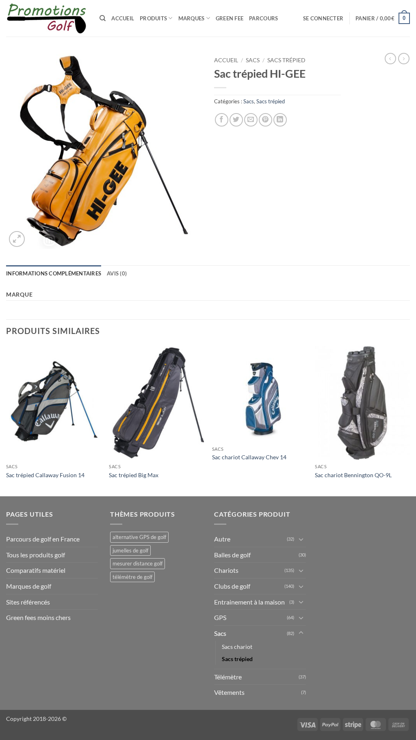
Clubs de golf (232, 586)
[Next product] (390, 58)
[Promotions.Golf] (46, 18)
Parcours (263, 18)
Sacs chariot (237, 646)
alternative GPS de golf (139, 537)
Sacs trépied (286, 60)
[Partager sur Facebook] (221, 120)
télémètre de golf (132, 577)
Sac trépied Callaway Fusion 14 (45, 475)
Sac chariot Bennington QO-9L (353, 475)
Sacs (253, 60)
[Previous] (6, 420)
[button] (323, 18)
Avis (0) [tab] (117, 273)
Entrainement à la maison (249, 602)
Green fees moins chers (38, 617)
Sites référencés (28, 602)
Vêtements (229, 692)
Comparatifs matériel (35, 570)
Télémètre (228, 677)
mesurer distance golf (137, 563)
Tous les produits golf (35, 555)
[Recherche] (103, 18)
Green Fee (229, 18)
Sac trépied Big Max (133, 475)
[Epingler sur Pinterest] (265, 120)
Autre (222, 539)
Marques (191, 18)
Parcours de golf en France (43, 539)
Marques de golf (28, 586)
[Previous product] (404, 58)
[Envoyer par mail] (251, 120)
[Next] (409, 420)
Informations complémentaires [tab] (53, 273)
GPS (220, 617)
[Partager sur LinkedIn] (280, 120)
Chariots (226, 570)
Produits (153, 18)
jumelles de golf (130, 550)
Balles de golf (232, 555)
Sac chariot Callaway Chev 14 (249, 457)
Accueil (122, 18)
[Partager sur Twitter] (236, 120)
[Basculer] (301, 539)
